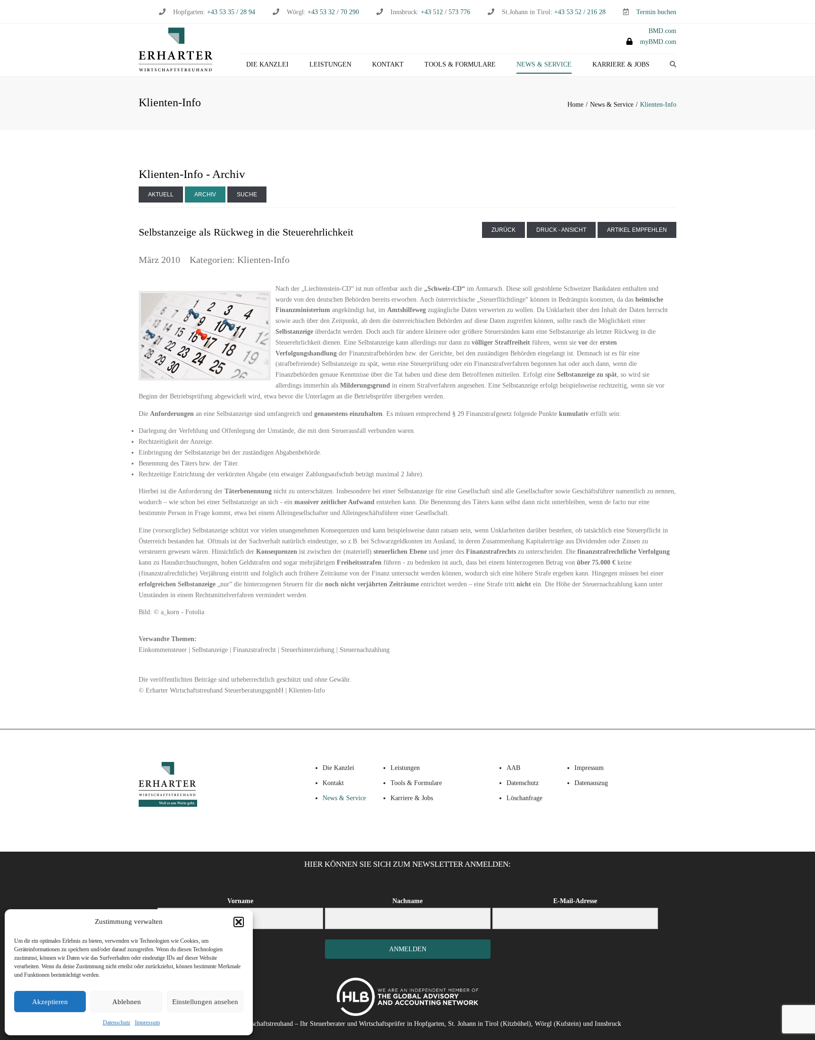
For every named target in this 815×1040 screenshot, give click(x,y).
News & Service (544, 64)
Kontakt (388, 64)
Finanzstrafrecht (254, 649)
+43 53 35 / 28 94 (230, 12)
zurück (503, 230)
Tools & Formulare (460, 64)
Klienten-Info (263, 259)
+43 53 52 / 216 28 (580, 12)
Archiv (205, 194)
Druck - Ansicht (561, 230)
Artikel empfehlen (637, 230)
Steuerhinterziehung (307, 649)
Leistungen (330, 64)
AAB (513, 767)
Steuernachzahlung (365, 649)
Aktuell (161, 194)
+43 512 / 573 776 (445, 12)
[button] (238, 922)
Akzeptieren (50, 1002)
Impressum (147, 1022)
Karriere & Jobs (620, 64)
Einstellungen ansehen (205, 1002)
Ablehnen (126, 1002)
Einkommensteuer (163, 649)
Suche (247, 194)
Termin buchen (656, 12)
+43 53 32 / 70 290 (333, 12)
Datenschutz (116, 1022)
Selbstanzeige (210, 649)
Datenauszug (591, 782)
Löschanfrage (524, 798)
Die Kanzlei (267, 64)
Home (575, 104)
